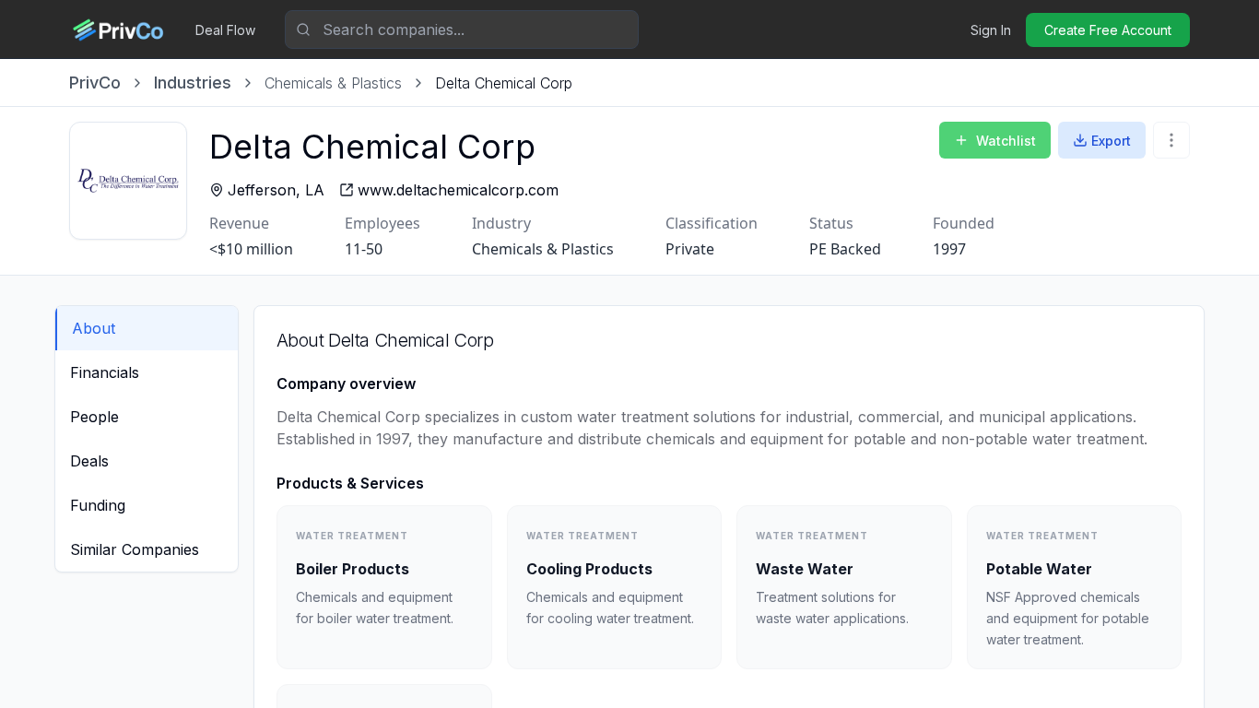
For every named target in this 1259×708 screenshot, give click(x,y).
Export (1111, 140)
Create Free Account (1107, 30)
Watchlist (1006, 140)
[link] (503, 83)
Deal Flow (225, 30)
